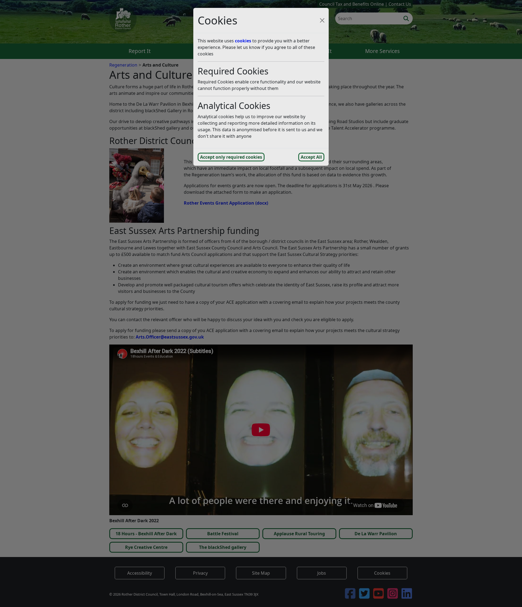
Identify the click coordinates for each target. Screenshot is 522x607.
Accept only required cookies (231, 157)
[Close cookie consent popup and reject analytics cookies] (322, 20)
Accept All (311, 157)
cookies (243, 41)
